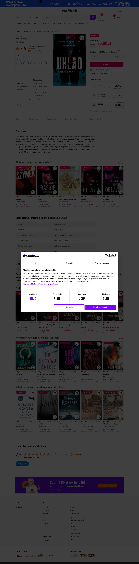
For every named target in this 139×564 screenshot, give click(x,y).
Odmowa (69, 307)
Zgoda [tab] (37, 263)
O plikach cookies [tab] (102, 263)
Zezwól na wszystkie (100, 307)
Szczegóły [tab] (70, 263)
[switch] (57, 298)
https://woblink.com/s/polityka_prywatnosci (40, 284)
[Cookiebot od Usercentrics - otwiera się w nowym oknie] (106, 255)
